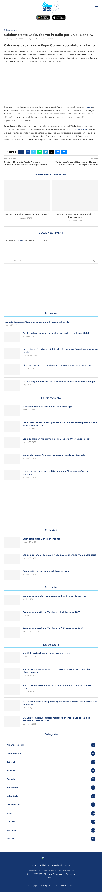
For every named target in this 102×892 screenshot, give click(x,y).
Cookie (71, 885)
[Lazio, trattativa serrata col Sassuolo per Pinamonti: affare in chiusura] (12, 475)
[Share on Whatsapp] (39, 152)
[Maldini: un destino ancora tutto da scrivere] (12, 657)
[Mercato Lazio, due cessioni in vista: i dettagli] (27, 195)
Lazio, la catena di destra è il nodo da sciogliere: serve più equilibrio (59, 555)
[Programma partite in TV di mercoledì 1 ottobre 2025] (12, 616)
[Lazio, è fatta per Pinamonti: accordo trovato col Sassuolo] (12, 459)
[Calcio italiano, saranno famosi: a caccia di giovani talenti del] (12, 337)
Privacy (31, 885)
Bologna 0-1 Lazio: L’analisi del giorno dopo (46, 571)
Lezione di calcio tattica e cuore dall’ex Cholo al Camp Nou (54, 596)
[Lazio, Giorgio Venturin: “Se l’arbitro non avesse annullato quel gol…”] (12, 385)
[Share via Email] (64, 152)
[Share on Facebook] (28, 152)
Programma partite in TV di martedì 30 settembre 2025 (53, 628)
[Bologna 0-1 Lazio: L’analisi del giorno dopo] (12, 575)
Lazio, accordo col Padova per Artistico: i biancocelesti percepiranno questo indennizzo (60, 424)
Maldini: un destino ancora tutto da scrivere (46, 653)
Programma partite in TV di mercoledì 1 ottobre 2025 (51, 612)
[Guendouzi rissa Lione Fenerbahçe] (12, 542)
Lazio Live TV (64, 865)
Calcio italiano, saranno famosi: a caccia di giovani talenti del (56, 333)
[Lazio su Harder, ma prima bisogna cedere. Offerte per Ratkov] (12, 442)
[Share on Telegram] (45, 152)
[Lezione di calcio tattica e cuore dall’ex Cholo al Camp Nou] (12, 600)
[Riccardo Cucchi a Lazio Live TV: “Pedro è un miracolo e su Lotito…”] (12, 369)
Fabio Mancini (18, 39)
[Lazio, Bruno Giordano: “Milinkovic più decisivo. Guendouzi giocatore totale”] (12, 353)
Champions (81, 129)
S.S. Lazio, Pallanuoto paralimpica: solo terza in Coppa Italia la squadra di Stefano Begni (56, 719)
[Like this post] (22, 152)
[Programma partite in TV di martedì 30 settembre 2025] (12, 632)
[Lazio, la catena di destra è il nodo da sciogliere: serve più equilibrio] (12, 559)
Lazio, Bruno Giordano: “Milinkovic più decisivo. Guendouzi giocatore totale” (60, 351)
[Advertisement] (51, 84)
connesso (19, 240)
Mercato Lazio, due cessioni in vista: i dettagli (27, 214)
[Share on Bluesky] (57, 152)
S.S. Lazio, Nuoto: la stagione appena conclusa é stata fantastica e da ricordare (60, 703)
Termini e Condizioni (57, 885)
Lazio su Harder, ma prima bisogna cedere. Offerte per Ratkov (56, 439)
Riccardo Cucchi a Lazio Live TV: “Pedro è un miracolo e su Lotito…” (59, 365)
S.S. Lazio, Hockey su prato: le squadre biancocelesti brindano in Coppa (57, 687)
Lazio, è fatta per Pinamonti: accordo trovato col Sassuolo (54, 455)
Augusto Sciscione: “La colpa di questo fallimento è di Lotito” (37, 322)
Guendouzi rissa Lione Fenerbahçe (41, 539)
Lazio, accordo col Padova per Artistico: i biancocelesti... (75, 215)
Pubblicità (41, 885)
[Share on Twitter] (33, 152)
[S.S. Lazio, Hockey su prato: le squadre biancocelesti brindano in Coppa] (12, 689)
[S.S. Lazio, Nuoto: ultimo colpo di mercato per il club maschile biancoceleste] (12, 673)
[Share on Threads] (51, 152)
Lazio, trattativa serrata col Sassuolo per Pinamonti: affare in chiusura (56, 472)
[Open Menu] (96, 7)
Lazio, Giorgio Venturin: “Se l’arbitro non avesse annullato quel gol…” (60, 381)
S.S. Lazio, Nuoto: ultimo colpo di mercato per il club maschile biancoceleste (56, 671)
